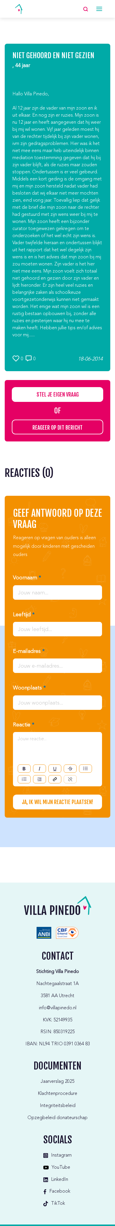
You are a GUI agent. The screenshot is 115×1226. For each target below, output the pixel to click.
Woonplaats (29, 688)
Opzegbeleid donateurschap (57, 1118)
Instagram (61, 1155)
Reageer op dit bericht (57, 427)
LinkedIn (59, 1179)
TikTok (58, 1203)
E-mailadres (29, 651)
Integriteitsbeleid (57, 1105)
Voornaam (27, 578)
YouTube (61, 1167)
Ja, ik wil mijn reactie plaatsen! (57, 802)
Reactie (23, 725)
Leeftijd (23, 614)
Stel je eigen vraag (58, 394)
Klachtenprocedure (57, 1093)
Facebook (59, 1191)
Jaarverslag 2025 (57, 1081)
